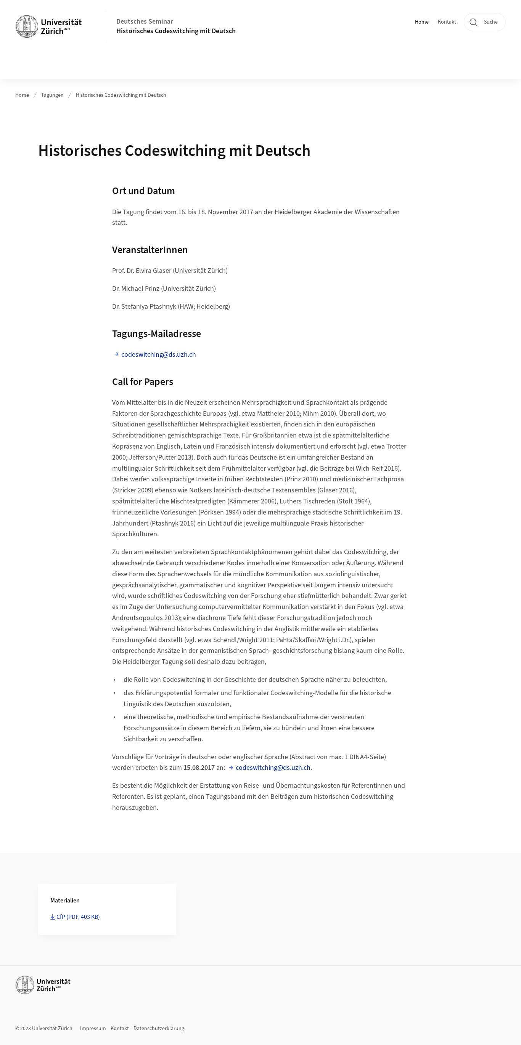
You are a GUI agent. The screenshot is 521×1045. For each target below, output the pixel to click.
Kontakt (447, 22)
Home (422, 22)
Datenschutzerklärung (158, 1028)
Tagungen (52, 95)
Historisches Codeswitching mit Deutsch (176, 31)
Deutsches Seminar (144, 21)
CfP (78, 917)
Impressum (93, 1028)
